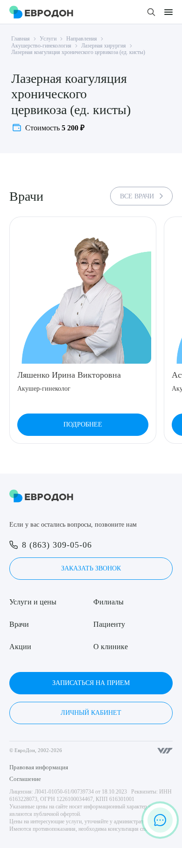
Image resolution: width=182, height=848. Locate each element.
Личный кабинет (91, 712)
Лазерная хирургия (103, 45)
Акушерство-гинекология (41, 45)
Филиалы (108, 602)
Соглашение (25, 779)
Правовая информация (38, 767)
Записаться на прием (91, 682)
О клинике (110, 647)
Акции (20, 647)
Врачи (19, 624)
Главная (20, 38)
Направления (81, 38)
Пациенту (109, 624)
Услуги (48, 38)
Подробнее (82, 424)
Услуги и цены (32, 602)
